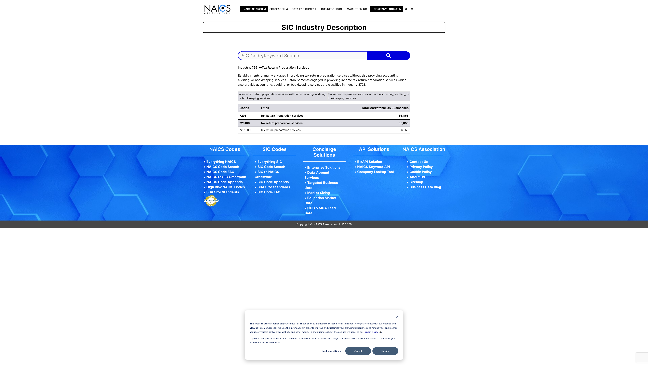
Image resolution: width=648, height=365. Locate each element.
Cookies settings (331, 350)
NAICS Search (254, 9)
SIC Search (277, 9)
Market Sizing (357, 9)
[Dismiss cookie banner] (397, 317)
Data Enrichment (304, 9)
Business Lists (331, 9)
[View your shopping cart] (412, 9)
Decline (385, 350)
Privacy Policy (371, 331)
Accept (358, 350)
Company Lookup (386, 9)
